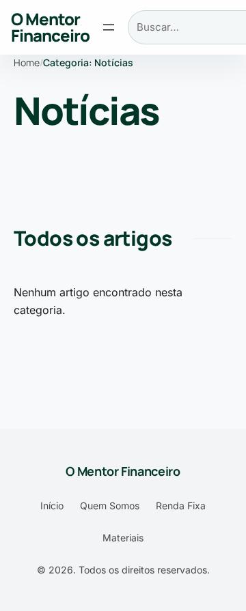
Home (27, 62)
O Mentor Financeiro (50, 27)
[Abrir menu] (108, 27)
